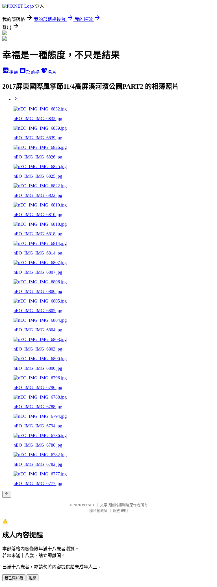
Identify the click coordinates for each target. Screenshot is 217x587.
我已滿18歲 (14, 578)
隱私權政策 (98, 510)
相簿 (14, 72)
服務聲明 (120, 510)
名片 (52, 72)
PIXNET (88, 505)
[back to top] (6, 494)
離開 (32, 578)
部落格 (33, 72)
